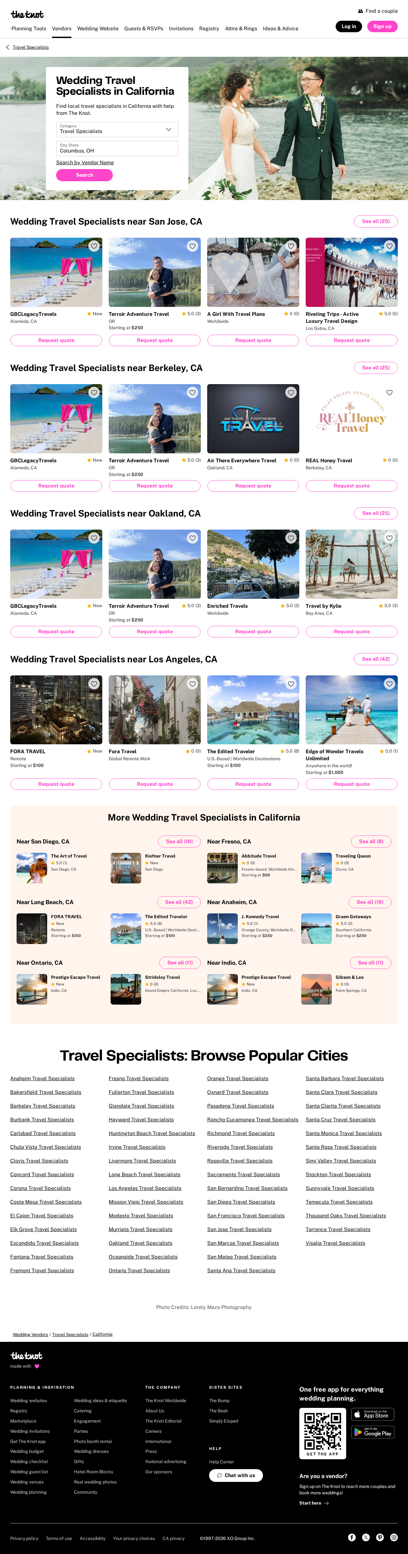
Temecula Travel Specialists (339, 1202)
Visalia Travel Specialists (335, 1243)
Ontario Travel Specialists (139, 1271)
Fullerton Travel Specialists (141, 1092)
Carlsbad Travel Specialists (43, 1133)
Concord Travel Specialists (42, 1174)
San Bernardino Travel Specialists (247, 1188)
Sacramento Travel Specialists (243, 1174)
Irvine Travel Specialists (137, 1147)
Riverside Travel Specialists (240, 1147)
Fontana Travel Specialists (41, 1257)
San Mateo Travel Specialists (241, 1257)
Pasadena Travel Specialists (240, 1106)
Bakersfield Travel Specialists (45, 1092)
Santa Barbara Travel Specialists (345, 1078)
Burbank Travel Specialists (42, 1120)
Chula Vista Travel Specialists (45, 1147)
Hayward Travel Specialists (141, 1120)
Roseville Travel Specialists (240, 1161)
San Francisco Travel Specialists (246, 1216)
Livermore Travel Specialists (142, 1161)
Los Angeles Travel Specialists (145, 1188)
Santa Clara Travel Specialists (341, 1092)
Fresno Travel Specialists (139, 1078)
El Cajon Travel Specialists (41, 1216)
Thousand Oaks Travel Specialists (346, 1216)
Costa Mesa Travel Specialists (46, 1202)
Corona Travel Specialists (40, 1188)
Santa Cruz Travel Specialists (340, 1120)
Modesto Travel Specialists (141, 1216)
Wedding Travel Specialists (106, 221)
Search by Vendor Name (85, 163)
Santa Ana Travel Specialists (241, 1271)
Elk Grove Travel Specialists (43, 1229)
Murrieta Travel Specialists (140, 1229)
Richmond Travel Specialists (241, 1133)
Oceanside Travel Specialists (143, 1257)
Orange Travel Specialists (237, 1078)
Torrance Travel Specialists (338, 1229)
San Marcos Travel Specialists (243, 1243)
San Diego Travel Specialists (241, 1202)
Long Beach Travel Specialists (144, 1174)
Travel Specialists (31, 47)
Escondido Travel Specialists (44, 1243)
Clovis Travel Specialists (39, 1161)
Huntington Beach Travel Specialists (152, 1133)
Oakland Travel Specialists (140, 1243)
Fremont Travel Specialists (42, 1271)
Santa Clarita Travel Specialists (343, 1106)
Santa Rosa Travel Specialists (341, 1147)
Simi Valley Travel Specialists (341, 1161)
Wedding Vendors (30, 1334)
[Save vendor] (94, 246)
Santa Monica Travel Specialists (344, 1133)
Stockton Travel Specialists (338, 1174)
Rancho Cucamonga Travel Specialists (252, 1120)
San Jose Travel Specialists (239, 1229)
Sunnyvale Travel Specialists (340, 1188)
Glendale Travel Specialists (141, 1106)
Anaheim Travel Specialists (42, 1078)
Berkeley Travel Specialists (42, 1106)
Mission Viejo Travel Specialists (146, 1202)
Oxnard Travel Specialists (237, 1092)
